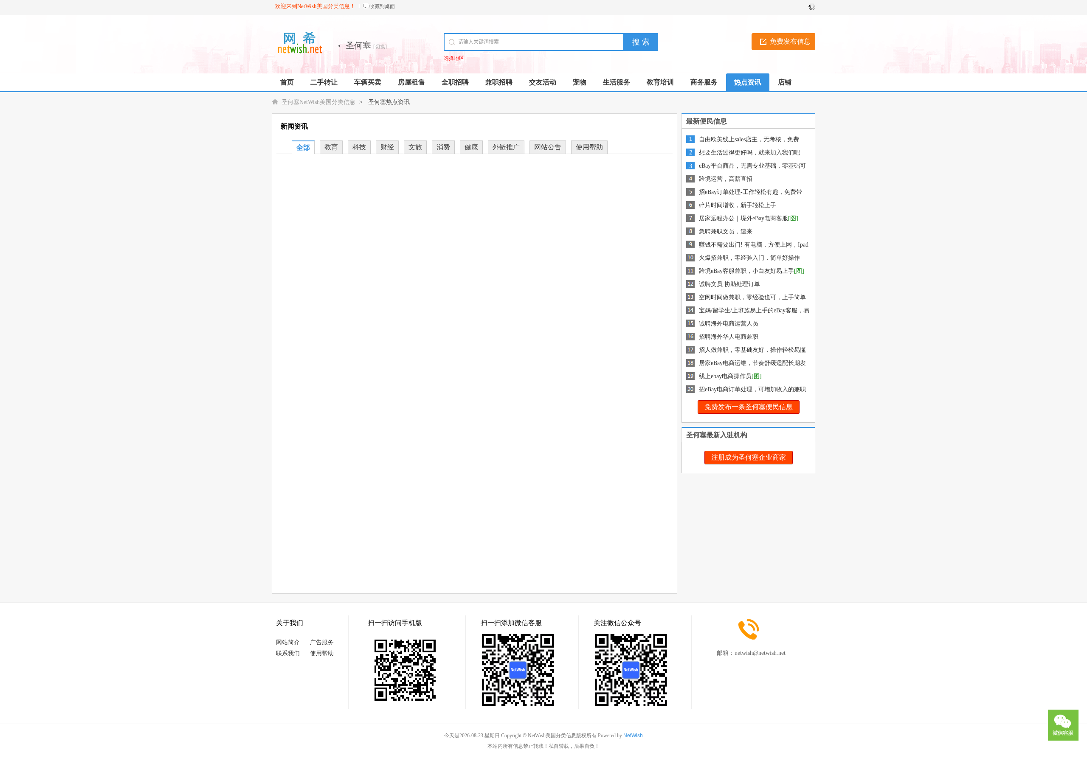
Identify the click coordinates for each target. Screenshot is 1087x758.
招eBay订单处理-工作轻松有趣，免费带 (750, 192)
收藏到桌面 (382, 6)
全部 (303, 147)
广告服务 (322, 642)
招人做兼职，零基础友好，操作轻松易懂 (752, 350)
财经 (387, 147)
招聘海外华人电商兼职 (728, 337)
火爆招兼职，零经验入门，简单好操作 (749, 258)
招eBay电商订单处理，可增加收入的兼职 (752, 389)
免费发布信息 (790, 41)
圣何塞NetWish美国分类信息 (318, 102)
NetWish (633, 735)
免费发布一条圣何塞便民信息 (748, 406)
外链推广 (506, 147)
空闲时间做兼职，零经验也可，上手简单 (752, 297)
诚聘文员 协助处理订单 (729, 284)
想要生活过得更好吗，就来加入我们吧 (749, 152)
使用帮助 (589, 147)
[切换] (380, 47)
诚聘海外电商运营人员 (728, 323)
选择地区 (454, 58)
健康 (471, 147)
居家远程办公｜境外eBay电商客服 (743, 218)
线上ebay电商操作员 (725, 376)
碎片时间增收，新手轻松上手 (737, 205)
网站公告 (547, 147)
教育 (331, 147)
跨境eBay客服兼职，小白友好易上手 (746, 271)
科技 (359, 147)
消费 (443, 147)
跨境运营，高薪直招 (725, 179)
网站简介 (288, 642)
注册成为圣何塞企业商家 (748, 457)
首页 (287, 82)
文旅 (415, 147)
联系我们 (288, 653)
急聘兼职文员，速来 (725, 231)
